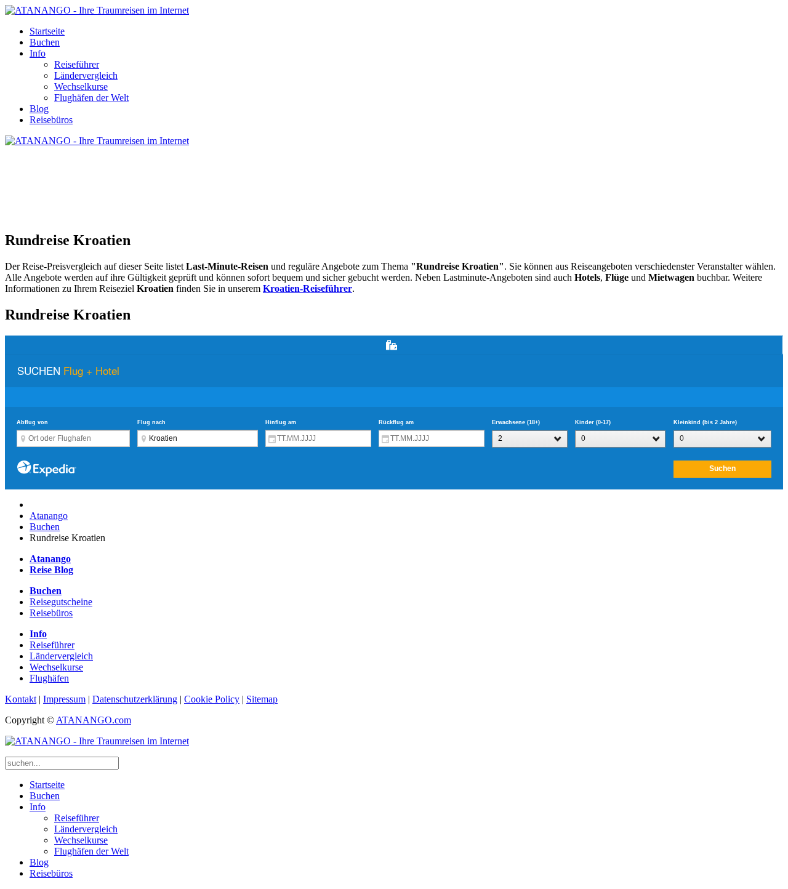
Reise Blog (51, 570)
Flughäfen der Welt (91, 97)
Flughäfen (49, 678)
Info (38, 53)
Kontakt (20, 699)
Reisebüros (51, 120)
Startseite (47, 31)
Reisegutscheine (61, 602)
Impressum (64, 699)
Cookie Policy (211, 699)
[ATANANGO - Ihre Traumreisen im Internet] (97, 10)
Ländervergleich (86, 75)
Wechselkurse (81, 86)
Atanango (49, 515)
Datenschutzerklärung (134, 699)
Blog (39, 108)
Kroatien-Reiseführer (307, 288)
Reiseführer (76, 64)
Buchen (45, 42)
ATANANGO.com (93, 720)
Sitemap (262, 699)
